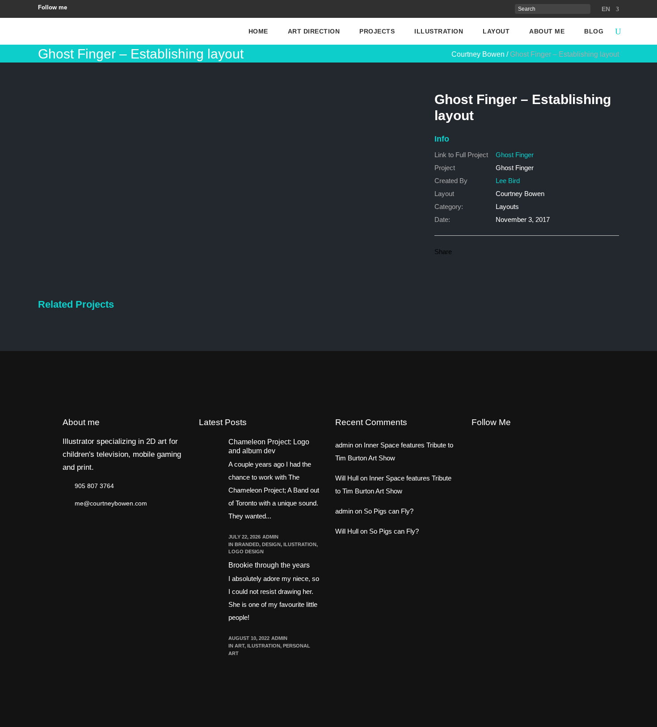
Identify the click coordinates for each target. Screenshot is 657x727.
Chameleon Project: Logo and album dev (268, 446)
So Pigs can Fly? (388, 511)
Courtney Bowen (478, 54)
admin (270, 536)
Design (271, 544)
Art (239, 645)
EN (606, 9)
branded (247, 544)
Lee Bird (508, 180)
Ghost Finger (515, 155)
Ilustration (299, 544)
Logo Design (246, 551)
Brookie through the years (269, 565)
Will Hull (346, 478)
